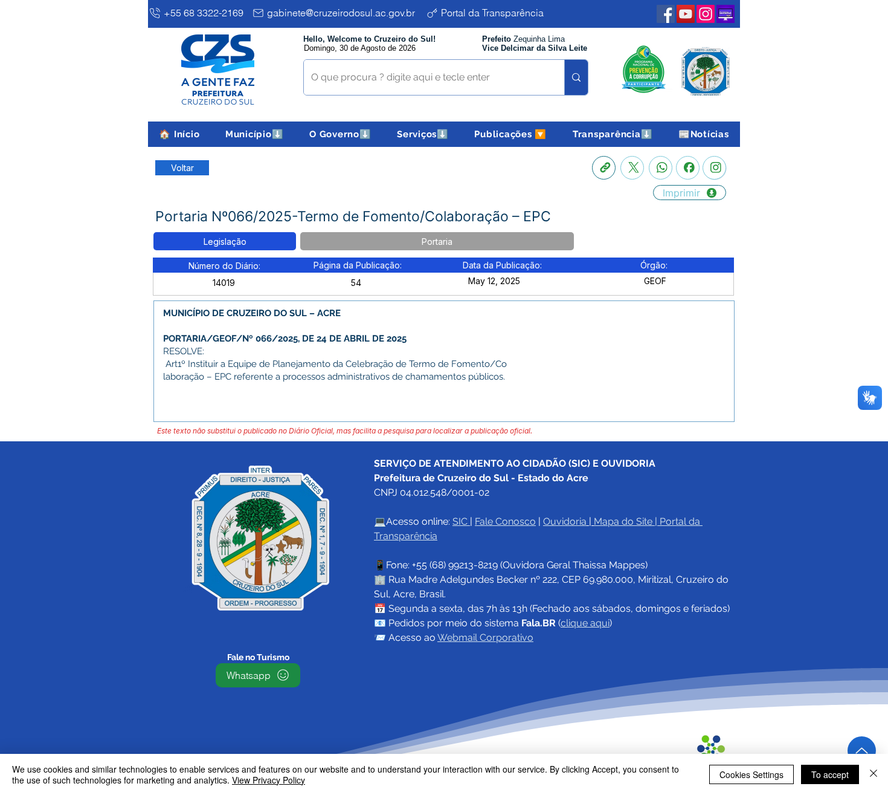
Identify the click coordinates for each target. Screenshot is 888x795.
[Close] (873, 774)
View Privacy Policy (268, 780)
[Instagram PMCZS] (706, 14)
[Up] (862, 750)
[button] (254, 134)
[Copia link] (604, 168)
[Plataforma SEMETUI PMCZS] (725, 14)
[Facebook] (688, 168)
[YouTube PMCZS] (686, 14)
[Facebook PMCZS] (666, 14)
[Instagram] (714, 168)
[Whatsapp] (660, 168)
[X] (632, 168)
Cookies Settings (751, 774)
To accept (830, 774)
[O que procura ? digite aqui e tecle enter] (576, 77)
